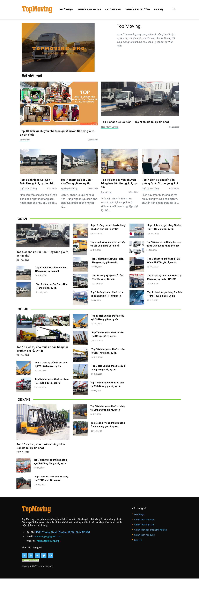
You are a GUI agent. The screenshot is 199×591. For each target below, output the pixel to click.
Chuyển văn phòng (89, 9)
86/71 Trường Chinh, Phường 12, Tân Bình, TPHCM (63, 532)
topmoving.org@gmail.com (47, 536)
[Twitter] (43, 555)
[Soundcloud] (37, 555)
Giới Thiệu (66, 9)
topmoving (25, 139)
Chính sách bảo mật (144, 519)
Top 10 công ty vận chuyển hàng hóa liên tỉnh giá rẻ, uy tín (119, 183)
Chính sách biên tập (144, 524)
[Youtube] (50, 555)
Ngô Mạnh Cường (109, 127)
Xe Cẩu (23, 309)
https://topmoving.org (48, 540)
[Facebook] (24, 555)
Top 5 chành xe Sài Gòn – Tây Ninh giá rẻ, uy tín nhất (135, 122)
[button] (173, 9)
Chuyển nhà (113, 9)
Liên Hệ (158, 9)
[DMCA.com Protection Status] (31, 560)
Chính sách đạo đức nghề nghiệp (150, 529)
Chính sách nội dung (144, 534)
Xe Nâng (24, 399)
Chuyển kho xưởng (137, 9)
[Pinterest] (30, 555)
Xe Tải (22, 218)
